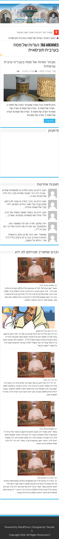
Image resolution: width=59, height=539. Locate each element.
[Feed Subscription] (1, 55)
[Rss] (32, 531)
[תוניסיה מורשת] (29, 13)
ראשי (53, 38)
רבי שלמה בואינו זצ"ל (48, 285)
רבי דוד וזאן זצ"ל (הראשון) (46, 331)
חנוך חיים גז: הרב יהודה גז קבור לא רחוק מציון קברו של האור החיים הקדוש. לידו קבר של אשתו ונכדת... (25, 204)
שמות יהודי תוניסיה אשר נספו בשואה (35, 32)
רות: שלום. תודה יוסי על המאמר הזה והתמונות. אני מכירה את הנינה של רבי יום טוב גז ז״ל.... (24, 226)
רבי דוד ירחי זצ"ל (50, 380)
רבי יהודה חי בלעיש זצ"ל (47, 478)
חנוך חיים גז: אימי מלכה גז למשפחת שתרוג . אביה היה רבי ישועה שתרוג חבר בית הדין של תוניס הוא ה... (24, 193)
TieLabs (50, 527)
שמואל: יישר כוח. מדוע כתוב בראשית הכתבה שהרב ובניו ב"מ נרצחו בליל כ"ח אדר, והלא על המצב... (26, 237)
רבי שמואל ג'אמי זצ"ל (48, 429)
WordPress (24, 527)
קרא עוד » (49, 121)
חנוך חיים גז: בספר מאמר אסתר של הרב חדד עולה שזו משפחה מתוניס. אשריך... (25, 214)
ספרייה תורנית (28, 71)
